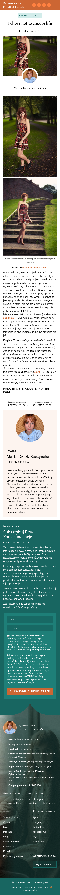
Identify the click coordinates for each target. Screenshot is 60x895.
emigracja (26, 15)
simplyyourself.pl (30, 890)
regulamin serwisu (16, 682)
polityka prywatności (31, 679)
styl (38, 15)
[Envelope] (34, 5)
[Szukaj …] (29, 5)
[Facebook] (44, 5)
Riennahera (12, 3)
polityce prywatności (40, 649)
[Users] (49, 5)
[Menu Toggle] (55, 5)
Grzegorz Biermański (34, 267)
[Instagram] (39, 5)
